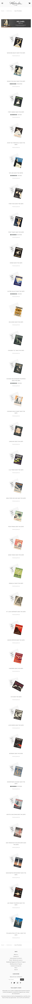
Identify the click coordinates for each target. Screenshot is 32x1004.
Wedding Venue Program (16, 964)
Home (2, 10)
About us (16, 954)
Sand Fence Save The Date (16, 555)
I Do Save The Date (16, 696)
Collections (9, 10)
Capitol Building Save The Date (16, 814)
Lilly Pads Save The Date (16, 470)
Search (16, 969)
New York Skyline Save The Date (16, 498)
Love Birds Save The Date (16, 725)
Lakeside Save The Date (16, 441)
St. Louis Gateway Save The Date (16, 611)
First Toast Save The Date (16, 232)
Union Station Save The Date (16, 640)
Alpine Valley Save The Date (16, 291)
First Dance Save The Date (16, 112)
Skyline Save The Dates (16, 173)
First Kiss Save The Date (16, 203)
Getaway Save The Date (16, 753)
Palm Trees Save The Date (16, 526)
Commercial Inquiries (16, 965)
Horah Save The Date (16, 263)
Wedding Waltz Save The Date (16, 53)
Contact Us (16, 956)
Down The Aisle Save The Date (16, 81)
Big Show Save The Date (16, 322)
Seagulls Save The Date (16, 583)
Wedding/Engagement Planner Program (16, 962)
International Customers (16, 958)
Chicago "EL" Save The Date (16, 350)
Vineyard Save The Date (16, 668)
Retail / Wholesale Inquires (16, 960)
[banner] (16, 3)
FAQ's (16, 967)
